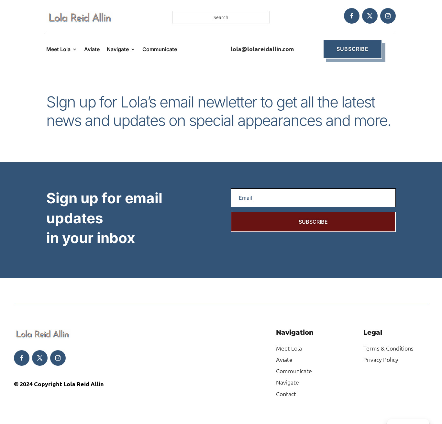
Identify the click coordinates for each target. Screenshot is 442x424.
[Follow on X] (370, 16)
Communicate (159, 49)
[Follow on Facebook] (351, 16)
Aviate (92, 49)
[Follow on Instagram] (388, 16)
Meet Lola (58, 49)
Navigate (118, 49)
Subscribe (353, 49)
